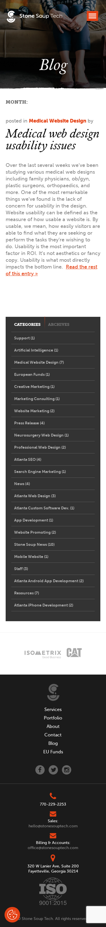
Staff (21, 568)
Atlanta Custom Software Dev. (44, 508)
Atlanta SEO (27, 459)
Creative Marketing (34, 386)
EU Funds (53, 751)
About (53, 726)
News (22, 483)
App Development (33, 520)
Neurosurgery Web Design (41, 435)
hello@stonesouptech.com (53, 826)
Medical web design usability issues (52, 139)
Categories (27, 324)
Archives (59, 324)
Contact (53, 735)
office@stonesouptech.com (53, 848)
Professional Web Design (40, 447)
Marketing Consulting (37, 398)
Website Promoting (35, 532)
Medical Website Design (57, 121)
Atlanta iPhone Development (43, 605)
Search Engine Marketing (40, 471)
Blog (53, 743)
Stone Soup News (34, 544)
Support (24, 338)
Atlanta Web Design (35, 496)
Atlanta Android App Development (49, 581)
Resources (26, 593)
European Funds (32, 374)
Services (53, 709)
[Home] (53, 692)
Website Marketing (34, 411)
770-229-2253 (53, 804)
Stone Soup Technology (34, 18)
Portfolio (53, 718)
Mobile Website (31, 556)
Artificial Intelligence (36, 350)
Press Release (29, 423)
